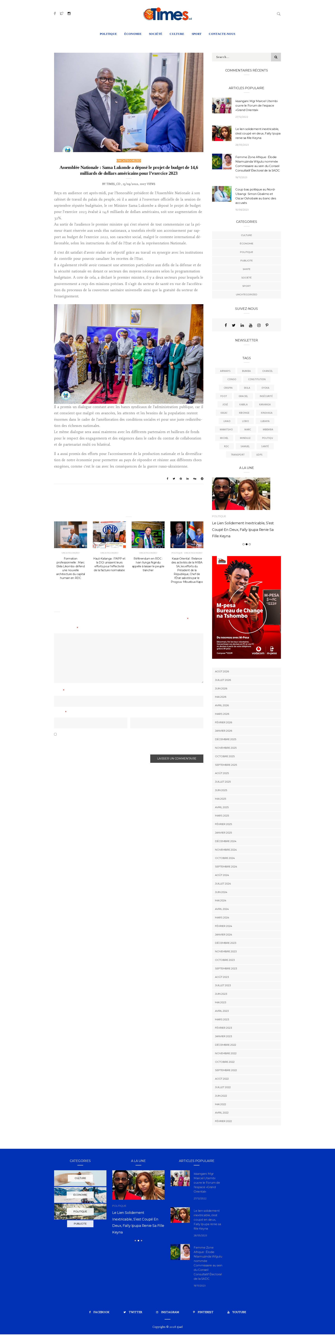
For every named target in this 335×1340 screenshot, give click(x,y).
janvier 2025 (223, 832)
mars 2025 (222, 815)
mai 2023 (220, 1002)
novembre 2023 (226, 951)
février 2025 (223, 824)
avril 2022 (222, 1112)
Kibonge (244, 413)
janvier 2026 (223, 730)
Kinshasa (266, 413)
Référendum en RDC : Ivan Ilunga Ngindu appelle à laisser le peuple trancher (148, 564)
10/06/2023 (242, 210)
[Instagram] (259, 325)
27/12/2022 (241, 117)
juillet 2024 (223, 883)
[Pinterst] (267, 325)
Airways (225, 371)
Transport (238, 455)
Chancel (267, 371)
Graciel (243, 396)
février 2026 (223, 722)
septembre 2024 (226, 866)
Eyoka (265, 388)
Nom (59, 691)
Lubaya (265, 421)
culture (177, 33)
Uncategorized (129, 160)
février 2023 (223, 1027)
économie (133, 33)
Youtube (239, 1312)
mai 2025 (220, 798)
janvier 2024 (223, 934)
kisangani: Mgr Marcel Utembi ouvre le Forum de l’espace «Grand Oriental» (256, 105)
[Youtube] (250, 325)
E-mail (60, 713)
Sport (246, 285)
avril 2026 (222, 705)
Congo (232, 379)
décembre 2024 (225, 841)
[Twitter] (234, 325)
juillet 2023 (223, 985)
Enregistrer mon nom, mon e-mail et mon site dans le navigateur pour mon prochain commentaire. (121, 744)
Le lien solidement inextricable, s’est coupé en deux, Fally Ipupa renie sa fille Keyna (258, 133)
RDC (226, 446)
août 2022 (222, 1078)
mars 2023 (222, 1019)
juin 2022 (221, 1095)
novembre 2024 (226, 849)
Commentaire (66, 629)
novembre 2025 (226, 747)
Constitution (257, 379)
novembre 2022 (226, 1053)
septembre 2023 (226, 968)
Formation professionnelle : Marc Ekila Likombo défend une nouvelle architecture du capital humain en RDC (70, 568)
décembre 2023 (225, 942)
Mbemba (268, 430)
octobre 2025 (225, 756)
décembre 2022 (225, 1044)
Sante (246, 269)
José (225, 405)
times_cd (113, 184)
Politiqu (267, 438)
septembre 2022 (226, 1070)
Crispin (228, 388)
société (155, 33)
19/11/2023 (241, 178)
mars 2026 (222, 713)
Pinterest (205, 1312)
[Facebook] (226, 325)
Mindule (245, 438)
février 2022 (223, 1121)
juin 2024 (221, 892)
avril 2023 (222, 1010)
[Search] (279, 13)
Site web (137, 713)
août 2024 (222, 875)
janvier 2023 (223, 1036)
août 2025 (222, 773)
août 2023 (222, 976)
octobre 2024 (225, 857)
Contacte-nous (222, 33)
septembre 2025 (226, 764)
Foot (223, 396)
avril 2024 (222, 908)
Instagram (170, 1312)
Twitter (135, 1312)
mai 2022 (220, 1104)
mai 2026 (220, 696)
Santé (265, 446)
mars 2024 (222, 917)
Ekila (247, 388)
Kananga (265, 405)
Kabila (243, 405)
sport (197, 33)
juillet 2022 (223, 1087)
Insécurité (266, 396)
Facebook (101, 1312)
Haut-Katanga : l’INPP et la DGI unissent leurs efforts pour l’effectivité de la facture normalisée (109, 564)
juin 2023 (221, 993)
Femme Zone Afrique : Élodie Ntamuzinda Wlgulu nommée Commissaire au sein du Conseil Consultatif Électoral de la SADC (140, 1231)
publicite (246, 260)
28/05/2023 (242, 145)
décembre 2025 (225, 739)
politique (108, 33)
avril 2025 (222, 807)
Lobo (245, 421)
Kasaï (224, 413)
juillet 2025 (223, 781)
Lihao (227, 421)
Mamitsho (226, 430)
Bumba (246, 371)
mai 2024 (220, 900)
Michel (224, 438)
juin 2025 (221, 790)
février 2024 (223, 925)
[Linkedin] (242, 325)
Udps (259, 455)
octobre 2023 (225, 959)
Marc (247, 430)
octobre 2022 (225, 1061)
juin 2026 (221, 688)
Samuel (245, 446)
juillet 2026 (223, 679)
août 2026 (222, 671)
